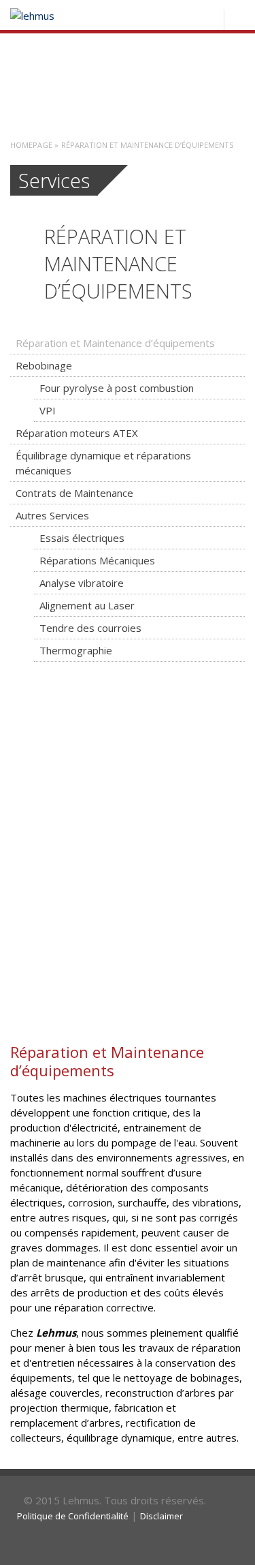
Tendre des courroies (90, 628)
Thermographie (75, 650)
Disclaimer (161, 1516)
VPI (47, 410)
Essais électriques (81, 538)
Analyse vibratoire (81, 583)
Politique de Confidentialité (73, 1516)
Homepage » (34, 145)
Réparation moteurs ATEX (77, 433)
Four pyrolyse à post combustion (116, 388)
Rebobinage (44, 365)
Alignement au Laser (87, 605)
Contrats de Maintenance (74, 493)
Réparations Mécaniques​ (97, 560)
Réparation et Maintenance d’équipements (115, 343)
